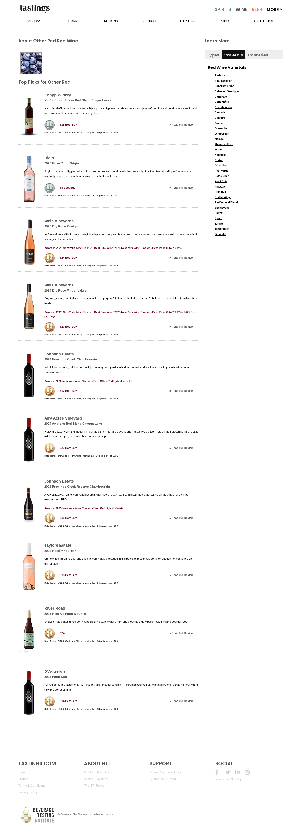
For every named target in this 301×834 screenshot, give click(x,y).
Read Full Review (182, 124)
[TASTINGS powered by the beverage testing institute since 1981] (34, 11)
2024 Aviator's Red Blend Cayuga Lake (73, 423)
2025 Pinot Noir (55, 676)
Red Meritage (223, 197)
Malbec (219, 139)
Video (225, 21)
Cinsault (220, 112)
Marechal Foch (224, 144)
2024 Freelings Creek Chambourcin (70, 359)
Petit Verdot (222, 170)
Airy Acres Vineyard (63, 418)
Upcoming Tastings (250, 772)
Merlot (219, 149)
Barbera (220, 75)
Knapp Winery (57, 95)
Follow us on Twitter (230, 772)
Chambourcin (223, 107)
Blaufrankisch (223, 80)
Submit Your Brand (163, 779)
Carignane (221, 96)
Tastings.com (85, 814)
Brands (23, 779)
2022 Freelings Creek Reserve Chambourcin (77, 486)
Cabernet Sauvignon (227, 91)
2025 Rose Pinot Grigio (61, 163)
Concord (220, 117)
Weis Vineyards (59, 221)
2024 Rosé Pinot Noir (60, 550)
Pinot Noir (221, 181)
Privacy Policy (27, 792)
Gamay (219, 123)
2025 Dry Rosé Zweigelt (62, 226)
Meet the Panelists (97, 772)
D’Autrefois (55, 671)
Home (22, 772)
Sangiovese (222, 207)
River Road (54, 608)
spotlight (149, 21)
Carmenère (222, 102)
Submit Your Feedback (165, 772)
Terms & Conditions (31, 785)
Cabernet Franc (224, 86)
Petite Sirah (222, 176)
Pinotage (220, 186)
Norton (219, 160)
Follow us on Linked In (240, 772)
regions (111, 21)
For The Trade (264, 21)
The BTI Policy (94, 785)
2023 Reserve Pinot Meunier (65, 613)
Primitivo (220, 191)
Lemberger (222, 133)
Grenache (221, 128)
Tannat (219, 223)
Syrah (218, 218)
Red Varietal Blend (226, 202)
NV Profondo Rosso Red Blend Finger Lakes (77, 100)
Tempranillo (222, 228)
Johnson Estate (59, 354)
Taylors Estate (57, 545)
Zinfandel (220, 234)
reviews (34, 21)
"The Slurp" (187, 21)
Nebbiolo (220, 154)
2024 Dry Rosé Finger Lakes (65, 290)
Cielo (49, 158)
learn (73, 21)
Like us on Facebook (220, 772)
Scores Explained (96, 779)
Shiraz (219, 213)
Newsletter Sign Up (228, 779)
